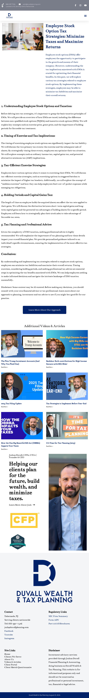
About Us (9, 659)
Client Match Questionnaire (18, 667)
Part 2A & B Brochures (59, 623)
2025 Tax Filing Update (11, 403)
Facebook (8, 631)
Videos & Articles (12, 662)
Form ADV (54, 620)
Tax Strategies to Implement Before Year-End (66, 403)
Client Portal (10, 665)
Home (7, 654)
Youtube (8, 634)
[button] (85, 16)
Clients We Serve (12, 657)
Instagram (9, 638)
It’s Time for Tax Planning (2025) (60, 443)
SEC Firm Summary (58, 616)
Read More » (4, 367)
